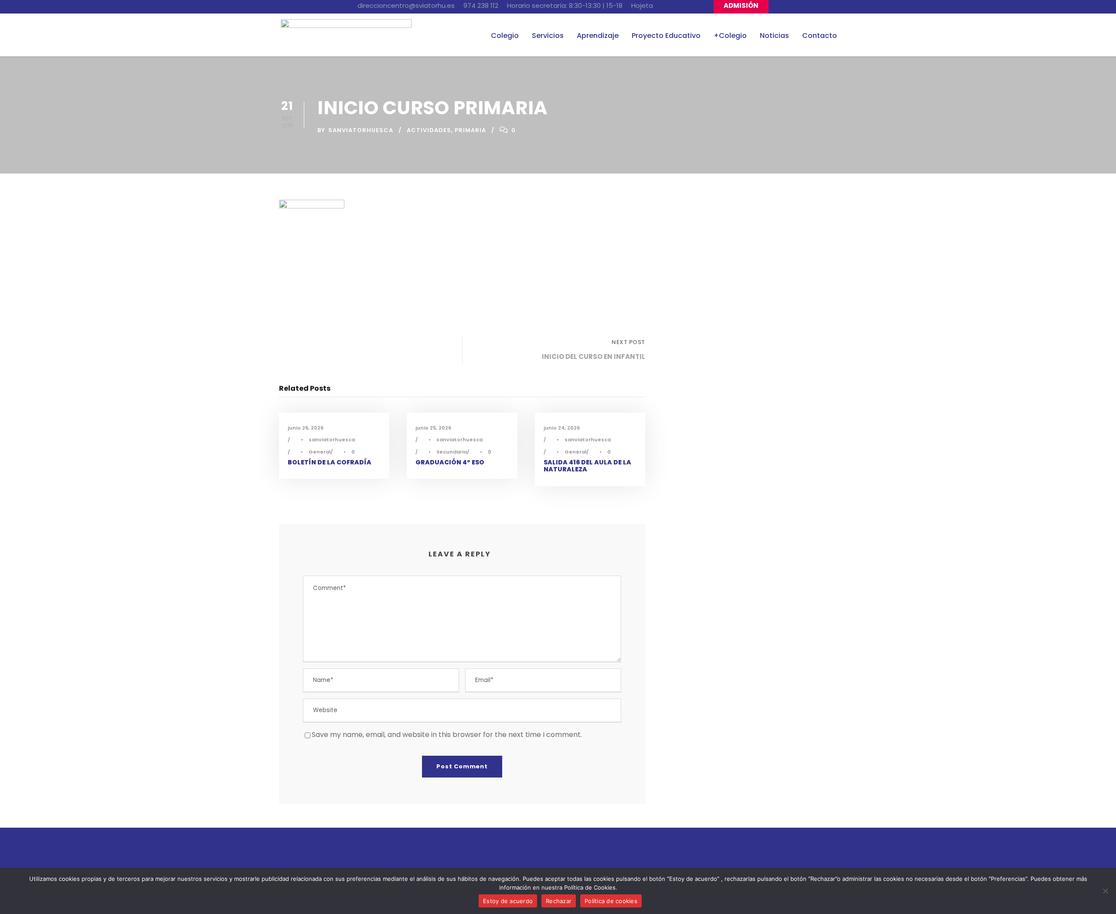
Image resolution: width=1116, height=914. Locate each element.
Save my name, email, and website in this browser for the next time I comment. (447, 735)
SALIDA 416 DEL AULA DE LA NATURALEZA (587, 466)
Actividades (429, 130)
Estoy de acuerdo (508, 900)
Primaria (470, 130)
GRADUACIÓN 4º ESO (449, 462)
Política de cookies (611, 900)
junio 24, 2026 (562, 427)
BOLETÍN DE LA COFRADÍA (329, 462)
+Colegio (730, 36)
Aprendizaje (598, 36)
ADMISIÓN (741, 5)
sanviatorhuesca (360, 130)
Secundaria (451, 451)
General (319, 451)
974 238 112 (480, 5)
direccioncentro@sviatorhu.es (406, 5)
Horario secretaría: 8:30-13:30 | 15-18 (565, 5)
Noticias (774, 36)
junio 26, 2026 (305, 427)
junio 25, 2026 (433, 427)
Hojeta (642, 5)
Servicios (548, 36)
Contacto (819, 36)
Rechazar (559, 900)
